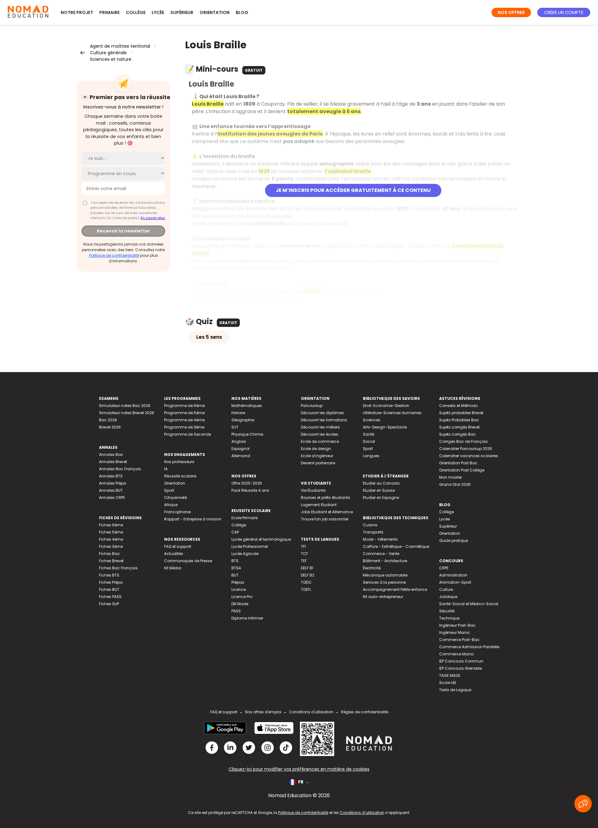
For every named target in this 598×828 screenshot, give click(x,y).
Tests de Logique (455, 689)
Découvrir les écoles (319, 434)
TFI (303, 546)
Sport (169, 490)
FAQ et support (177, 546)
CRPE (443, 568)
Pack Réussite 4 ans (250, 490)
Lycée (158, 12)
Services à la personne (384, 582)
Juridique (448, 596)
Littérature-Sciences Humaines (392, 412)
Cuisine (370, 525)
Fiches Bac (109, 553)
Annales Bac (111, 454)
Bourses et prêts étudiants (325, 497)
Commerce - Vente (381, 553)
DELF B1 (307, 568)
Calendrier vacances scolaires (468, 455)
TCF (304, 553)
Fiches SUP (109, 603)
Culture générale (108, 53)
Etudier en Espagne (381, 497)
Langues (371, 455)
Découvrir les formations (324, 420)
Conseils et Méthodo (458, 405)
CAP (235, 532)
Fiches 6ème (111, 525)
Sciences (371, 420)
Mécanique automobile (385, 575)
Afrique (171, 504)
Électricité (372, 568)
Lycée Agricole (245, 553)
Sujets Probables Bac (459, 420)
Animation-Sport (455, 582)
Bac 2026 (108, 420)
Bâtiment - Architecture (385, 560)
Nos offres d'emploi (263, 712)
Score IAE (447, 682)
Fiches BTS (109, 575)
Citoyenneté (175, 497)
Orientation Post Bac (458, 463)
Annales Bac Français (120, 468)
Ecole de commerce (320, 441)
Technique (449, 618)
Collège (135, 12)
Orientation (215, 12)
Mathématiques (246, 405)
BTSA (236, 568)
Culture (446, 589)
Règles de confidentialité (364, 712)
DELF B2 (307, 575)
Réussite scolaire (180, 476)
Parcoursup (312, 405)
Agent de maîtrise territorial (120, 46)
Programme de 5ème (184, 412)
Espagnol (240, 448)
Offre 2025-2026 (246, 483)
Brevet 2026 (110, 427)
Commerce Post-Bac (459, 639)
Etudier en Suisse (379, 490)
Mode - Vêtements (380, 539)
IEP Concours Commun (461, 661)
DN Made (239, 603)
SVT (235, 427)
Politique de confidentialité (114, 255)
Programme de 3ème (184, 427)
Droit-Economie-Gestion (386, 405)
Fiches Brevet (111, 560)
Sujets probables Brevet (461, 412)
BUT (235, 575)
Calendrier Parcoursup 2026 (465, 448)
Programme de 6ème (184, 405)
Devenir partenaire (318, 463)
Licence (238, 589)
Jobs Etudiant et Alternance (327, 512)
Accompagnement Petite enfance (395, 589)
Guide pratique (453, 540)
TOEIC (306, 582)
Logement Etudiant (319, 504)
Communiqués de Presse (188, 560)
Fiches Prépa (111, 582)
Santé (368, 434)
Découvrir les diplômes (322, 412)
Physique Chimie (247, 434)
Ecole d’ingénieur (317, 455)
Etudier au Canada (381, 483)
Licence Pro (241, 596)
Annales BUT (111, 490)
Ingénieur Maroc (454, 632)
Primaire (109, 12)
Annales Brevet (113, 461)
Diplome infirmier (247, 618)
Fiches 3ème (111, 546)
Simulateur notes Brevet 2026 (126, 412)
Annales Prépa (112, 483)
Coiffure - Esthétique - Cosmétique (396, 546)
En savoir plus (153, 217)
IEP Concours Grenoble (460, 668)
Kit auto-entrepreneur (383, 596)
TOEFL (306, 589)
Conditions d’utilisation (362, 812)
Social (369, 441)
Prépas (237, 582)
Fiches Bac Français (118, 568)
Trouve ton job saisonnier (325, 519)
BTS (235, 560)
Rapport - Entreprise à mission (192, 519)
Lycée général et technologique (261, 539)
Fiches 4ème (111, 539)
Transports (373, 532)
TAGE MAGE (449, 675)
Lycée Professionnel (249, 546)
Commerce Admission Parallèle (469, 646)
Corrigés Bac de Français (463, 441)
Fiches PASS (110, 596)
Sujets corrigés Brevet (459, 427)
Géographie (242, 420)
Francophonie (177, 512)
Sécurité (446, 611)
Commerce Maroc (456, 654)
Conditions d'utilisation (311, 712)
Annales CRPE (112, 497)
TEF (304, 560)
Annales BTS (111, 476)
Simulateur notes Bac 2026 (124, 405)
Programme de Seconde (187, 434)
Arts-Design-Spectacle (385, 427)
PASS (236, 611)
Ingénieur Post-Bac (457, 625)
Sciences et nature (110, 59)
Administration (453, 575)
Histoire (238, 412)
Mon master (450, 477)
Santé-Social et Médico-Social (468, 603)
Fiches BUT (109, 589)
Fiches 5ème (111, 532)
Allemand (240, 455)
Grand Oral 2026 (455, 484)
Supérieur (181, 12)
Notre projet (77, 12)
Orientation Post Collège (461, 470)
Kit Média (172, 568)
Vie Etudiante (313, 490)
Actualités (173, 553)
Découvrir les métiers (320, 427)
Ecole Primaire (244, 517)
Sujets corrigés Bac (457, 434)
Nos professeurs (179, 461)
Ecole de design (316, 448)
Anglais (238, 441)
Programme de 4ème (184, 420)
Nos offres (511, 12)
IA (166, 468)
